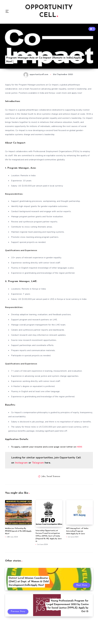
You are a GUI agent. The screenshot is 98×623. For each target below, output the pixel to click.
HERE (79, 446)
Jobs (43, 476)
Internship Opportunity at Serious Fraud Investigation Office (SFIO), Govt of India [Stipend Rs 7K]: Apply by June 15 (49, 536)
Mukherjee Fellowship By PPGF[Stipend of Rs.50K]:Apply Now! (18, 531)
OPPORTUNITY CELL (49, 11)
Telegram (38, 462)
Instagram (21, 462)
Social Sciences (53, 476)
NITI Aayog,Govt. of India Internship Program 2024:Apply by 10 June (77, 531)
